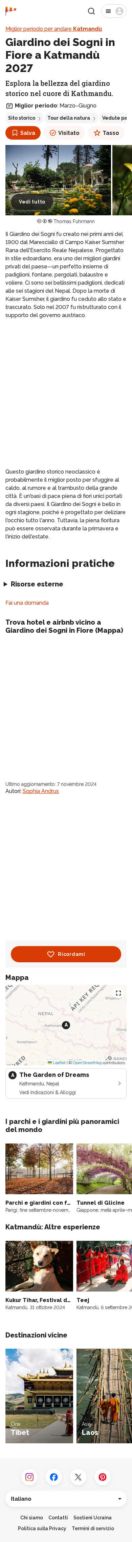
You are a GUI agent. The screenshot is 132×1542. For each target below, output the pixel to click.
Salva (27, 133)
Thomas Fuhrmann (74, 221)
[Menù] (114, 11)
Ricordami (71, 954)
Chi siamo (31, 1517)
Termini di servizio (93, 1528)
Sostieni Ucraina (92, 1517)
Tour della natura (68, 118)
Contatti (58, 1517)
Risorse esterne (37, 584)
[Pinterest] (102, 1477)
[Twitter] (78, 1477)
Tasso (111, 133)
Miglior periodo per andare (53, 29)
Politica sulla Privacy (42, 1528)
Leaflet (59, 1062)
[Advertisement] (66, 393)
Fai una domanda (27, 603)
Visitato (69, 133)
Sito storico (21, 118)
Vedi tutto (32, 201)
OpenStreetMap (87, 1062)
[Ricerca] (91, 11)
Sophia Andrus (41, 791)
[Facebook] (54, 1477)
